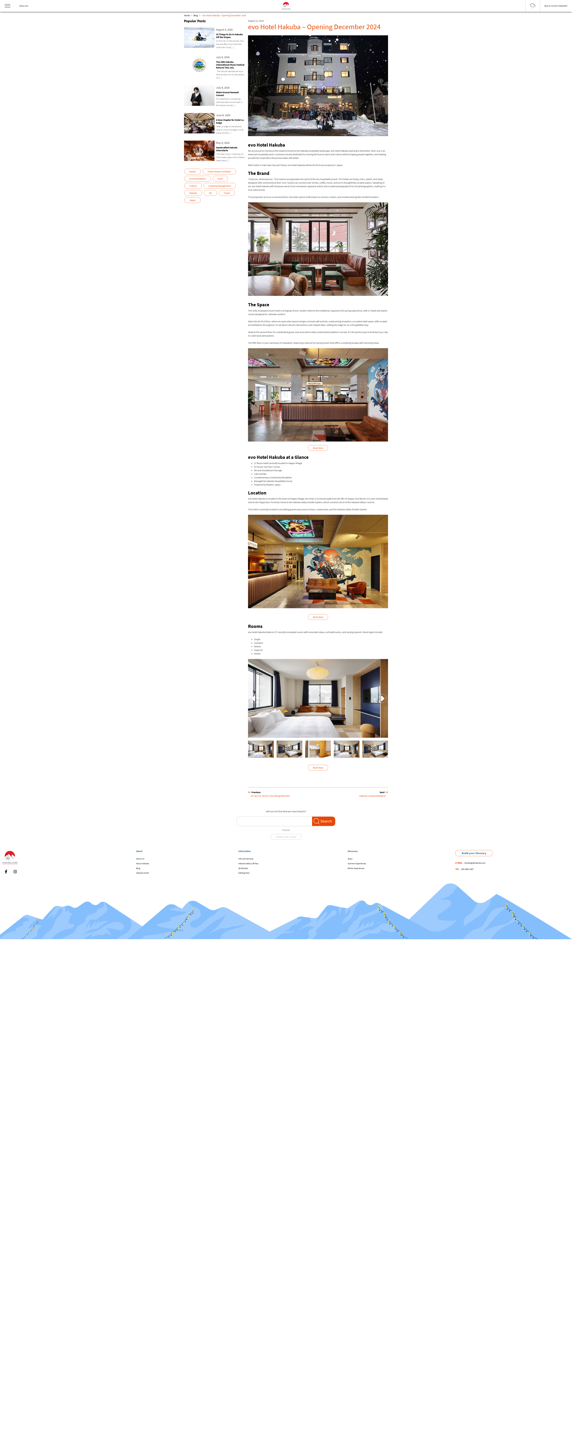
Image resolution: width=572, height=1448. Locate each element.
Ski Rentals (243, 868)
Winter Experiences (356, 868)
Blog (195, 15)
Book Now (318, 447)
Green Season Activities (219, 171)
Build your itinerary (474, 853)
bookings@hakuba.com (474, 863)
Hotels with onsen (286, 836)
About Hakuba (142, 863)
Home (187, 15)
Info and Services (245, 858)
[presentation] (254, 698)
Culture (193, 185)
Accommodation (197, 178)
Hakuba (193, 192)
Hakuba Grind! (142, 873)
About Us (140, 858)
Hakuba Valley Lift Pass (248, 863)
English (23, 5)
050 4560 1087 (467, 869)
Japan (192, 200)
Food (220, 178)
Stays (350, 858)
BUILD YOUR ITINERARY (556, 5)
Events (192, 171)
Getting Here (244, 873)
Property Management (220, 185)
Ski (210, 192)
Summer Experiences (357, 863)
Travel (227, 192)
